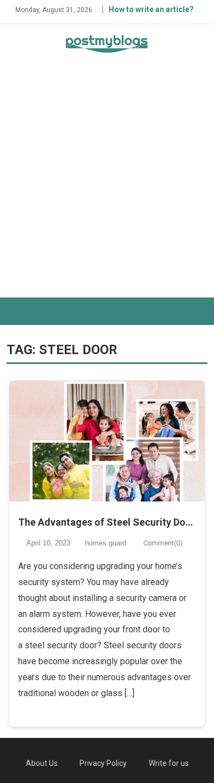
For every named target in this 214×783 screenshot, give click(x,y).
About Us (42, 763)
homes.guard (105, 543)
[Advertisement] (107, 185)
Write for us (169, 763)
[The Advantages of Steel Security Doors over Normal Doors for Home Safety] (107, 441)
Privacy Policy (103, 763)
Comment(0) (163, 543)
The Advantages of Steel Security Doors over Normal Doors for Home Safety (107, 522)
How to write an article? (151, 9)
